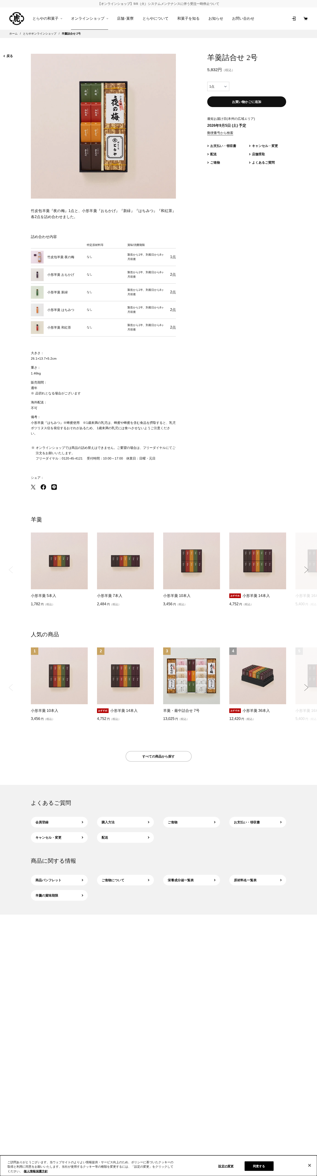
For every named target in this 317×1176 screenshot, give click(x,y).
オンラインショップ (87, 18)
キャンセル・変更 (48, 837)
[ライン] (54, 487)
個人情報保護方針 (36, 1171)
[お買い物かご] (305, 18)
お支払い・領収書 (247, 822)
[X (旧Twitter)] (33, 487)
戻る (9, 56)
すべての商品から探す (158, 756)
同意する (259, 1166)
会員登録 (42, 822)
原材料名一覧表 (245, 880)
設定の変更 (226, 1166)
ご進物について (113, 880)
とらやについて (155, 18)
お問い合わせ (243, 18)
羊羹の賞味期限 (47, 895)
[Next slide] (306, 570)
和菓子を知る (188, 18)
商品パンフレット (48, 880)
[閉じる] (309, 1165)
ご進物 (173, 822)
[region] (158, 1165)
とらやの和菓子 (45, 18)
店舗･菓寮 (125, 18)
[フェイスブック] (43, 487)
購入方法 (108, 822)
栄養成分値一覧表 (181, 880)
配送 (105, 837)
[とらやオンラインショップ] (16, 18)
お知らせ (215, 18)
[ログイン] (293, 18)
